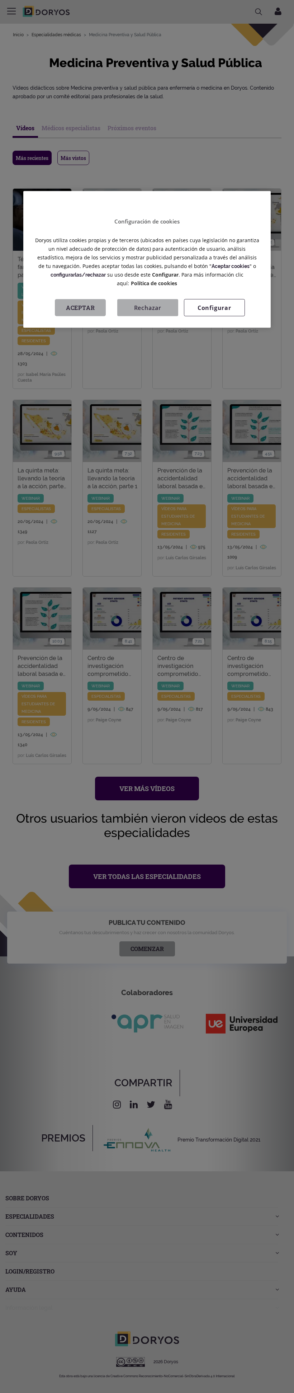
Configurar (214, 307)
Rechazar (147, 307)
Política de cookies (154, 282)
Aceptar (80, 307)
